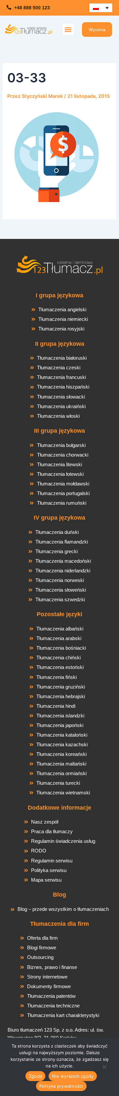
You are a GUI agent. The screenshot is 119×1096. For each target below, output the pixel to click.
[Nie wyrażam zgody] (104, 1068)
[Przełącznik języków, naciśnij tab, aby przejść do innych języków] (100, 7)
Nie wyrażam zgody (73, 1076)
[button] (68, 29)
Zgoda (35, 1076)
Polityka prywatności (61, 1086)
